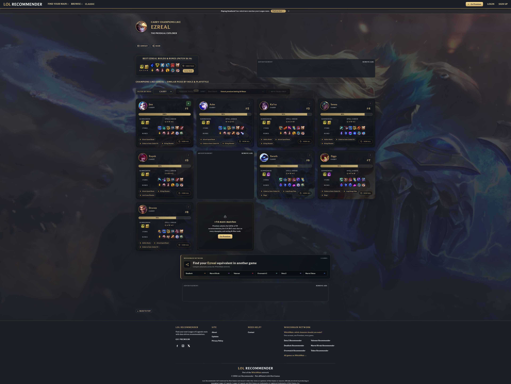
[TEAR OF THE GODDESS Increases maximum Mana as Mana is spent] (152, 65)
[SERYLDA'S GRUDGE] (168, 65)
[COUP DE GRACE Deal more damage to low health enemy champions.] (168, 70)
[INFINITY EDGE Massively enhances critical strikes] (168, 128)
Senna (334, 104)
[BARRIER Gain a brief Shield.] (146, 67)
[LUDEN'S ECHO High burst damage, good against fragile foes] (281, 180)
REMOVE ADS (368, 62)
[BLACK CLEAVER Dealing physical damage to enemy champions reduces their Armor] (346, 128)
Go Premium (476, 4)
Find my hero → (278, 11)
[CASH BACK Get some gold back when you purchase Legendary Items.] (177, 133)
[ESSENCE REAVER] (159, 180)
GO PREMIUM (183, 339)
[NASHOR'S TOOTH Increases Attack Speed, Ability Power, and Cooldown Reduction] (289, 128)
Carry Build (188, 71)
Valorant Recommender (320, 340)
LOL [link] (22, 4)
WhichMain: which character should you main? (303, 332)
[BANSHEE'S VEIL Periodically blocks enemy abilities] (363, 180)
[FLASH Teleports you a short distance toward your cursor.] (142, 67)
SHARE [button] (157, 46)
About (214, 332)
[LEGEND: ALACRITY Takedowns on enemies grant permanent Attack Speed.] (229, 133)
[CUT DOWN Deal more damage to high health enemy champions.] (173, 133)
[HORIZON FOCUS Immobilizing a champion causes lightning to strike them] (285, 180)
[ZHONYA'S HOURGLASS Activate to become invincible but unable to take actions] (294, 128)
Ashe (212, 104)
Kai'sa (273, 104)
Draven (153, 208)
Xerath (273, 156)
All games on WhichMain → (295, 355)
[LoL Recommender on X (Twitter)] (189, 346)
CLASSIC (89, 4)
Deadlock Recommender (294, 345)
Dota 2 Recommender (293, 340)
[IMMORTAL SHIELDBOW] (177, 232)
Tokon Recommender (319, 350)
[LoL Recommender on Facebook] (177, 346)
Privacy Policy (217, 341)
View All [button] (185, 141)
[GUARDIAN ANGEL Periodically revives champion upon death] (178, 65)
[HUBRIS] (159, 232)
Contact (251, 332)
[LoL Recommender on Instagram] (183, 346)
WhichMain (256, 372)
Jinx (151, 104)
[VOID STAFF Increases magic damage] (298, 180)
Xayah (152, 156)
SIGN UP (503, 4)
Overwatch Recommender (294, 350)
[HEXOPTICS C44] (159, 128)
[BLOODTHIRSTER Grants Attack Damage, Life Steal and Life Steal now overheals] (181, 128)
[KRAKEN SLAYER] (281, 128)
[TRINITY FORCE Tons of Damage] (157, 65)
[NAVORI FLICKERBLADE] (164, 180)
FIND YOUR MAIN (58, 4)
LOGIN (490, 4)
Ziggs (334, 156)
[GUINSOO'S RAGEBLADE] (285, 128)
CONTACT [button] (144, 46)
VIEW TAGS (190, 66)
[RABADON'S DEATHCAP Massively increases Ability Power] (298, 128)
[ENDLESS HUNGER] (173, 65)
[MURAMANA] (162, 65)
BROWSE (76, 4)
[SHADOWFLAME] (289, 180)
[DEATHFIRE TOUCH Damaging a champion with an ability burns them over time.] (341, 133)
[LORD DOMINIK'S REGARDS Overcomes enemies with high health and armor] (173, 128)
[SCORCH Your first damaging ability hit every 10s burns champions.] (294, 185)
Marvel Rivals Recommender (322, 345)
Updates (215, 336)
